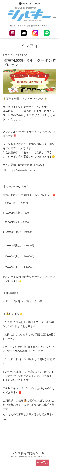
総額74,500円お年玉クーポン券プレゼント (29, 62)
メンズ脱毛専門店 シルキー (29, 453)
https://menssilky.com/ (22, 170)
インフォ (29, 46)
